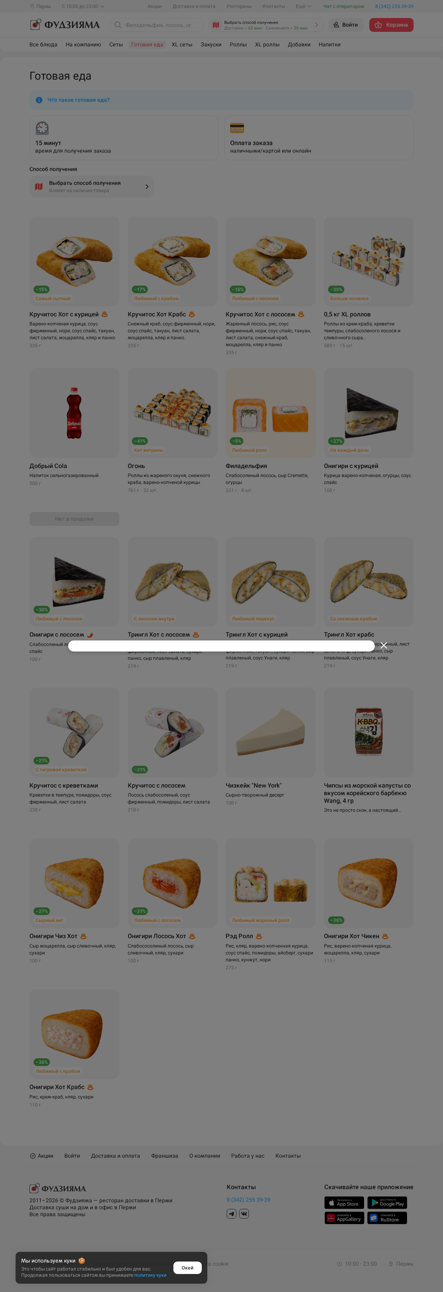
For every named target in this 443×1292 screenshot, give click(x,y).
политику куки (150, 1275)
